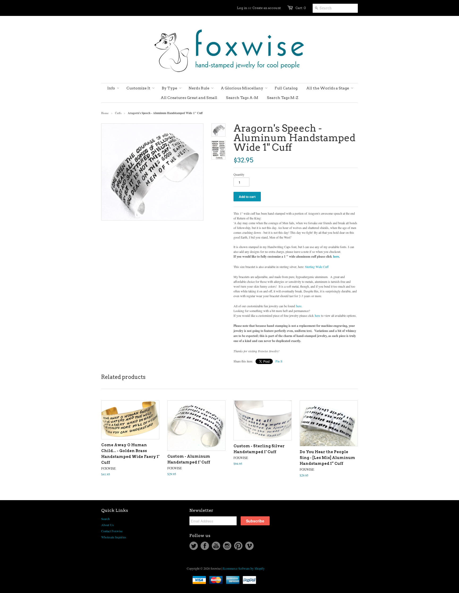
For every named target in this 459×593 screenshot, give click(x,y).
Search (105, 519)
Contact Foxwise (111, 531)
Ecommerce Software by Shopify (244, 568)
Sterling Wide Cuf (317, 267)
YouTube (216, 546)
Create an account (266, 8)
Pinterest (238, 546)
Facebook (205, 546)
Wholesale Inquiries (113, 537)
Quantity (238, 174)
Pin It (278, 361)
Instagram (227, 546)
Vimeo (249, 546)
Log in (242, 8)
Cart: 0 (300, 8)
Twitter (193, 546)
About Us (107, 525)
